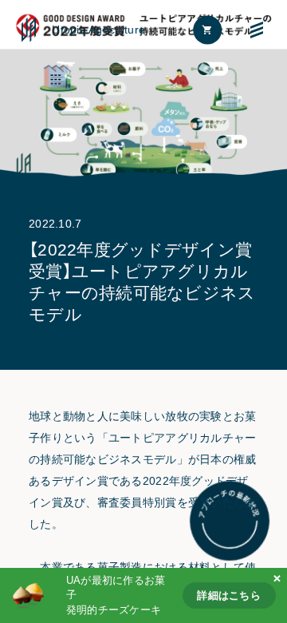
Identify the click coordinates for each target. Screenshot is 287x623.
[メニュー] (257, 30)
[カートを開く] (208, 30)
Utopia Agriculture (98, 30)
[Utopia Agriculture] (29, 30)
